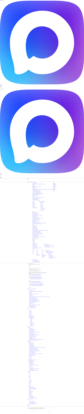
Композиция (49, 253)
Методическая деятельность (41, 201)
